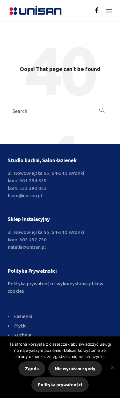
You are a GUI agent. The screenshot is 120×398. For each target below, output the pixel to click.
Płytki (20, 325)
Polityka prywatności (60, 384)
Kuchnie (22, 335)
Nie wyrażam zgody (75, 368)
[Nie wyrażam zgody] (112, 367)
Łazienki (23, 316)
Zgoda (32, 368)
